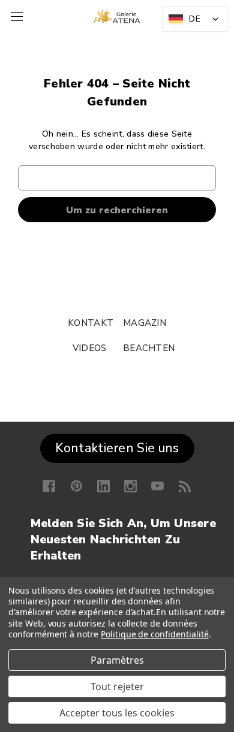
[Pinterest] (76, 486)
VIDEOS (90, 348)
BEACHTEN (149, 348)
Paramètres (117, 660)
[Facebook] (49, 486)
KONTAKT (90, 323)
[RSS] (185, 486)
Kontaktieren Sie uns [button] (117, 448)
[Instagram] (130, 486)
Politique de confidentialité (155, 634)
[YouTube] (157, 486)
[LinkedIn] (103, 486)
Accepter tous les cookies (117, 712)
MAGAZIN (144, 323)
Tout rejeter (117, 686)
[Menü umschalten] (15, 16)
